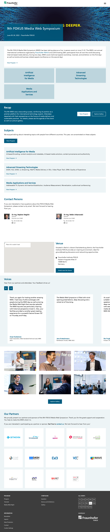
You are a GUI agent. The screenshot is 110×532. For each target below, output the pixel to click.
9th (90, 503)
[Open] (106, 3)
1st (80, 499)
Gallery (43, 505)
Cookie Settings (8, 528)
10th (94, 503)
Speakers (43, 499)
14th (90, 507)
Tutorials (6, 502)
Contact (6, 525)
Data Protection (8, 522)
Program (6, 499)
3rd (87, 499)
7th (83, 503)
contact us (60, 424)
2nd (83, 499)
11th (80, 507)
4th (90, 499)
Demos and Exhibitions (47, 502)
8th (87, 503)
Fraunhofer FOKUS (42, 52)
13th (87, 507)
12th (83, 507)
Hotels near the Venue (65, 270)
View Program (11, 63)
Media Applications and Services (29, 92)
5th (94, 499)
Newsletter (7, 516)
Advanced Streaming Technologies (81, 75)
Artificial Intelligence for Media (29, 75)
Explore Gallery (99, 114)
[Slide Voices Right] (11, 288)
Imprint (6, 519)
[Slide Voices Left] (6, 288)
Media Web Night (9, 505)
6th (80, 503)
